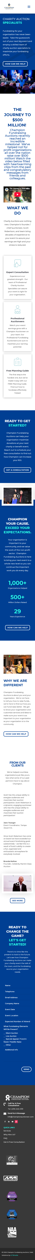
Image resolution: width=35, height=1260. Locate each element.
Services (7, 1131)
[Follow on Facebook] (5, 1121)
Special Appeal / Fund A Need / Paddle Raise (15, 1040)
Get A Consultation (17, 470)
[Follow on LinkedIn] (8, 1121)
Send (26, 1069)
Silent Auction (12, 1033)
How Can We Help (15, 64)
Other (8, 1045)
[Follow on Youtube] (12, 1121)
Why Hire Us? (9, 1135)
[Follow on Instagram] (16, 1121)
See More (17, 900)
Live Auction (11, 1036)
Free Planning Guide (17, 370)
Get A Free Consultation (14, 1142)
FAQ (5, 1138)
